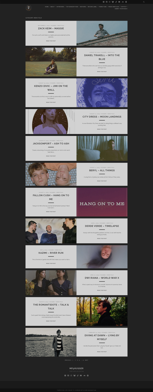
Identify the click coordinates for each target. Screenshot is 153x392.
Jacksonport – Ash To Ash (51, 143)
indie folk (60, 25)
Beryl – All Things (102, 170)
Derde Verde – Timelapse (102, 226)
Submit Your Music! (121, 8)
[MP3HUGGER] (29, 10)
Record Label (92, 6)
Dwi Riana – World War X (102, 277)
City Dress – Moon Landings (102, 116)
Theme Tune (102, 6)
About (52, 6)
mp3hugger (76, 368)
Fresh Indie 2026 (113, 6)
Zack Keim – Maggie (51, 28)
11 (83, 360)
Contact (124, 6)
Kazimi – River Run (51, 252)
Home (47, 6)
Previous (68, 360)
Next (86, 360)
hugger (53, 25)
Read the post (51, 41)
